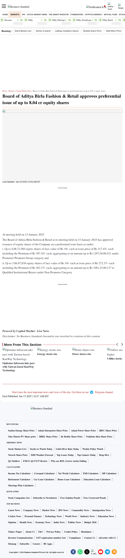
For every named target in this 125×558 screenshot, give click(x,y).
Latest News (14, 510)
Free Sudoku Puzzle (70, 497)
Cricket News (14, 516)
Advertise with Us (107, 537)
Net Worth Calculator (69, 473)
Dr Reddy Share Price (72, 436)
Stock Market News (37, 14)
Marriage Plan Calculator (21, 485)
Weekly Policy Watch (92, 449)
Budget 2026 (90, 522)
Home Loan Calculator (69, 479)
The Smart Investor (59, 14)
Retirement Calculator (19, 479)
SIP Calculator (109, 473)
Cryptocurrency (93, 14)
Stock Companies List (19, 497)
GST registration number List (51, 537)
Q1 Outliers (14, 461)
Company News (31, 510)
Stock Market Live (23, 31)
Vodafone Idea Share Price (99, 436)
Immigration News (101, 510)
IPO (23, 14)
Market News (48, 510)
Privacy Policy (54, 531)
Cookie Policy (71, 531)
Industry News (87, 516)
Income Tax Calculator (19, 473)
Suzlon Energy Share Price (21, 430)
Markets (15, 14)
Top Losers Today (65, 455)
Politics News (74, 522)
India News (59, 522)
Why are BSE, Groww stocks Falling (68, 461)
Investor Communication (20, 537)
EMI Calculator (90, 473)
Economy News (42, 522)
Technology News (53, 516)
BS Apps (48, 543)
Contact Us (89, 537)
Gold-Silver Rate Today (67, 449)
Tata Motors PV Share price (22, 436)
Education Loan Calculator (97, 479)
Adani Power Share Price (83, 430)
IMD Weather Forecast (42, 455)
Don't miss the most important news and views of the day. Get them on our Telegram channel (62, 392)
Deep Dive (104, 455)
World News (71, 516)
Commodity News (80, 510)
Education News (106, 516)
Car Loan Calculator (44, 479)
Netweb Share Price (92, 31)
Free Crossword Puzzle (94, 497)
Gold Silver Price (113, 31)
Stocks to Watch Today (41, 449)
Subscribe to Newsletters (45, 497)
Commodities (76, 14)
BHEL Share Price (48, 436)
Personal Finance (33, 516)
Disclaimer (86, 531)
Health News (26, 522)
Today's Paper (15, 531)
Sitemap (12, 543)
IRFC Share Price (108, 430)
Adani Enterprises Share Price (53, 430)
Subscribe (24, 543)
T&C (40, 531)
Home (5, 14)
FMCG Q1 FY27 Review (35, 461)
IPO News (63, 510)
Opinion (12, 522)
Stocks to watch (43, 31)
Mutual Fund (110, 14)
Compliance (75, 537)
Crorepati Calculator (44, 473)
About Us (30, 531)
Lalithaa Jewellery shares (67, 31)
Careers (36, 543)
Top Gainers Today (86, 455)
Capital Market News (24, 91)
